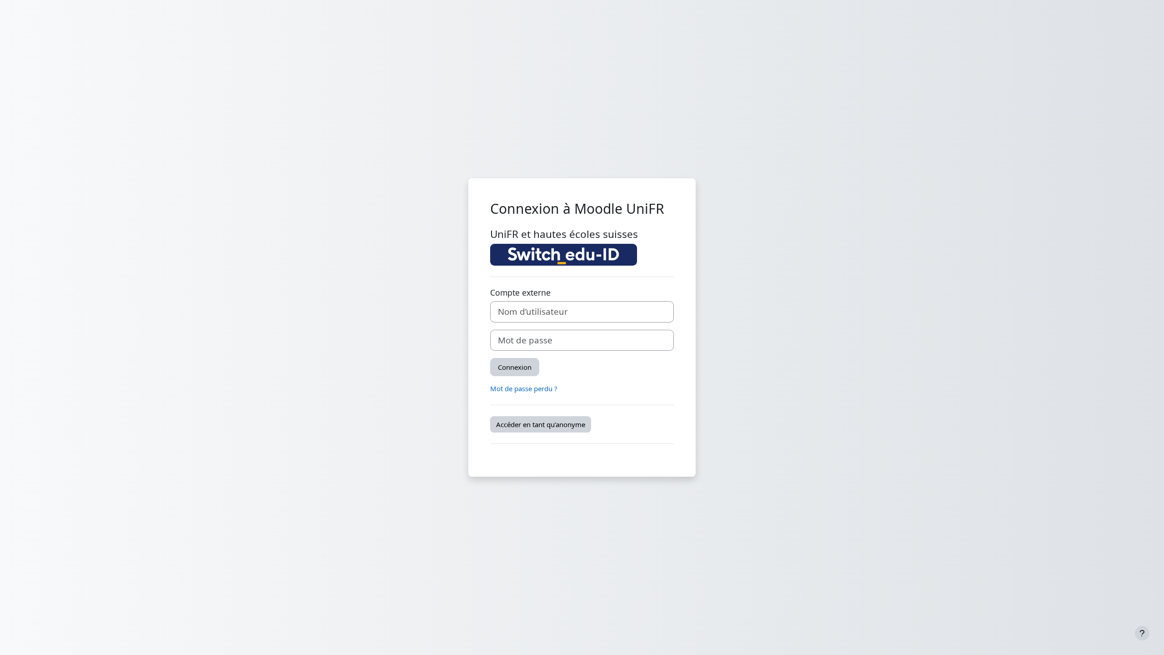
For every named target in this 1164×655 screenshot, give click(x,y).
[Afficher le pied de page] (1142, 633)
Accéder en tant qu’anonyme (540, 424)
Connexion (515, 367)
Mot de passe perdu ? (523, 388)
